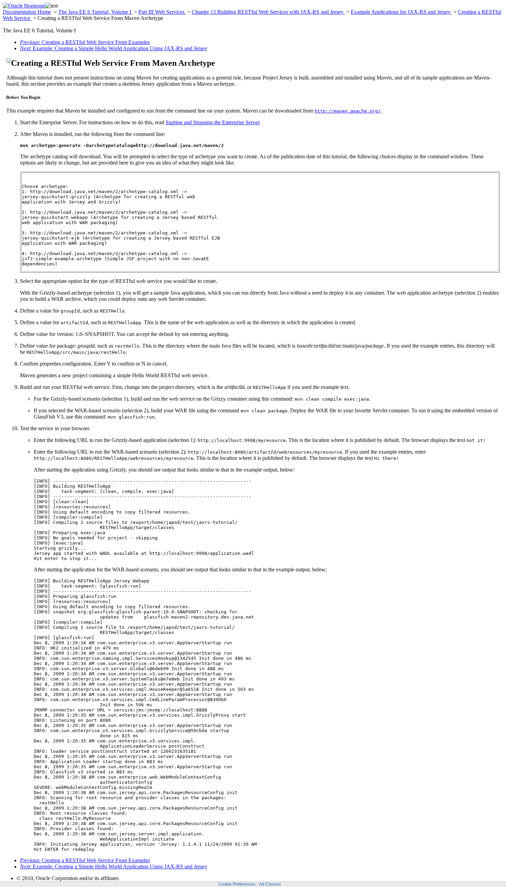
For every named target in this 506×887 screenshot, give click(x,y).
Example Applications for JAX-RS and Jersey (401, 12)
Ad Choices (270, 884)
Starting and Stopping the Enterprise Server (212, 122)
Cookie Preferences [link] (236, 884)
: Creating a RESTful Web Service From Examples (85, 42)
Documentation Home (27, 12)
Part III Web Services (162, 12)
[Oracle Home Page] (24, 6)
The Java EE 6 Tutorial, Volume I (95, 12)
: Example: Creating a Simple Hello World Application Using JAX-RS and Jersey (113, 48)
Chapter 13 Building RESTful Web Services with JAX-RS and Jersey (268, 12)
